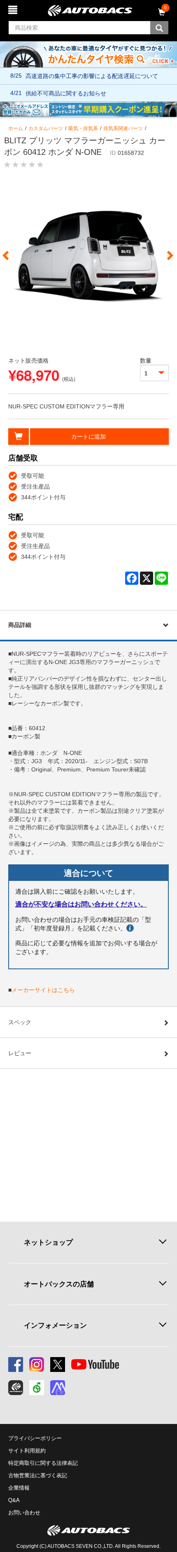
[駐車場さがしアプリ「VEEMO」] (36, 1387)
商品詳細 (19, 625)
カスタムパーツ (45, 128)
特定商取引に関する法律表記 (43, 1463)
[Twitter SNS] (57, 1364)
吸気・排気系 (83, 128)
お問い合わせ (24, 1512)
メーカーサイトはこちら (43, 990)
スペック (19, 1022)
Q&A (14, 1500)
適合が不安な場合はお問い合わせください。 (81, 904)
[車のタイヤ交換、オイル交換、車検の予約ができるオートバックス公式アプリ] (15, 1387)
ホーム (15, 128)
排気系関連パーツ (123, 128)
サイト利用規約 (27, 1451)
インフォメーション (55, 1325)
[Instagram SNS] (36, 1364)
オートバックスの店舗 (59, 1284)
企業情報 (19, 1488)
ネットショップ (48, 1242)
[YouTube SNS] (95, 1364)
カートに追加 (88, 436)
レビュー (19, 1053)
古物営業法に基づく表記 (37, 1475)
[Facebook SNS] (15, 1364)
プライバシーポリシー (35, 1438)
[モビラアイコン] (57, 1387)
